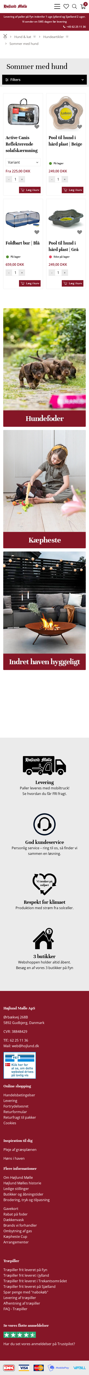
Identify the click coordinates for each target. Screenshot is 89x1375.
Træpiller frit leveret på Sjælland (29, 1286)
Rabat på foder (15, 1214)
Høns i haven (14, 1158)
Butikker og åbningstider (23, 1194)
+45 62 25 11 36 (76, 27)
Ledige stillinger (16, 1188)
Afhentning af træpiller (21, 1303)
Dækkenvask (13, 1219)
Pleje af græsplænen (20, 1149)
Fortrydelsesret (16, 1106)
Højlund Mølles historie (22, 1183)
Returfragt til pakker (19, 1117)
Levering (10, 1100)
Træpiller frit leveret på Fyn (25, 1269)
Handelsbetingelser (19, 1095)
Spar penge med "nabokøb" (25, 1292)
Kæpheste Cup (15, 1236)
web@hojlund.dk (25, 1046)
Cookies (9, 1123)
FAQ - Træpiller (15, 1309)
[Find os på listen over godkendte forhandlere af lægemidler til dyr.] (19, 1065)
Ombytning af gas (17, 1231)
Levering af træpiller (19, 1297)
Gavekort (10, 1208)
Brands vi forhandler (20, 1225)
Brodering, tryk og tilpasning (26, 1199)
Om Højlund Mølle (18, 1177)
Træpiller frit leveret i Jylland (26, 1275)
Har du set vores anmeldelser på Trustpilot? (39, 1344)
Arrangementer (16, 1242)
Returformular (15, 1111)
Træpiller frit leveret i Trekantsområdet (35, 1281)
